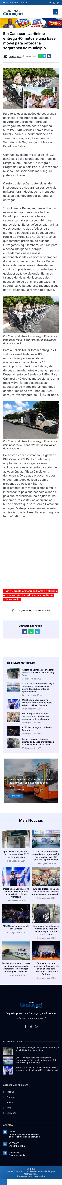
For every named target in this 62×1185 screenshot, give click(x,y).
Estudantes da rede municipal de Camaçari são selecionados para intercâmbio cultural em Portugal (46, 968)
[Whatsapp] (58, 3)
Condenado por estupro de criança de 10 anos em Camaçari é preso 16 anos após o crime (38, 742)
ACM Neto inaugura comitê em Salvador (16, 927)
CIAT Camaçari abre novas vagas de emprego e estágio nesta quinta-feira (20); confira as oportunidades (38, 687)
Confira (16, 796)
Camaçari (20, 610)
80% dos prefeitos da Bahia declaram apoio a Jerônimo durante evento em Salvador (36, 716)
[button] (48, 12)
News (28, 610)
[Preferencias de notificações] (3, 1182)
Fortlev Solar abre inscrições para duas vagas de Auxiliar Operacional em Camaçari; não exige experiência (16, 967)
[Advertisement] (31, 555)
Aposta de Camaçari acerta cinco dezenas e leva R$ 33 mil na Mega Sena (38, 672)
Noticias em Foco (41, 610)
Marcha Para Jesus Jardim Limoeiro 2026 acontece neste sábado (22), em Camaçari (37, 703)
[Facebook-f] (50, 3)
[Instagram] (54, 3)
